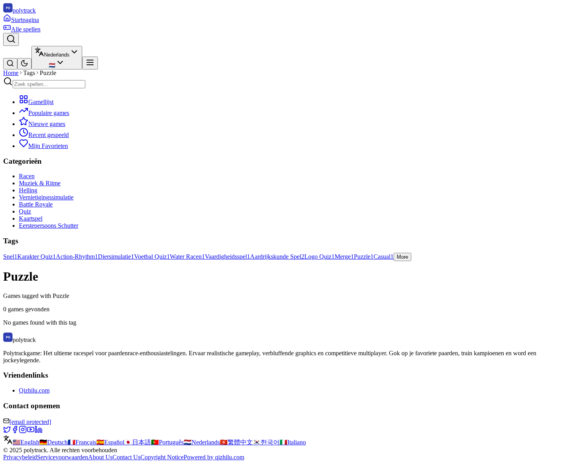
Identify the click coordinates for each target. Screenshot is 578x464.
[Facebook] (15, 431)
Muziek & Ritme (40, 183)
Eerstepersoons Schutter (48, 225)
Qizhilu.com (34, 390)
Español (110, 442)
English (26, 442)
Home (10, 72)
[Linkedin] (38, 431)
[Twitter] (7, 431)
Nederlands (202, 442)
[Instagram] (23, 431)
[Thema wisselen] (24, 63)
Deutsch (53, 442)
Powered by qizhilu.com (214, 457)
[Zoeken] (11, 39)
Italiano (293, 442)
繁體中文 (236, 442)
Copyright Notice (162, 457)
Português (167, 442)
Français (82, 442)
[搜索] (10, 63)
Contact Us (126, 457)
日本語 (137, 442)
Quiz (25, 211)
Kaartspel (30, 218)
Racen (27, 176)
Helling (28, 190)
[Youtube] (31, 431)
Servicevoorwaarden (62, 457)
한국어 (266, 442)
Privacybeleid (20, 457)
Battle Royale (36, 204)
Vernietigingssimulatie (46, 197)
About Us (100, 457)
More (402, 257)
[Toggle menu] (90, 63)
